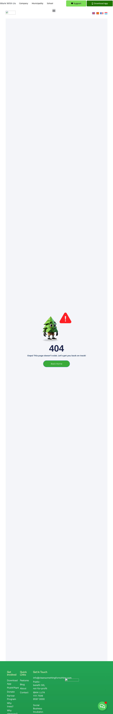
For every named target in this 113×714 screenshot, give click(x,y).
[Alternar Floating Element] (102, 706)
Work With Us (8, 3)
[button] (54, 10)
